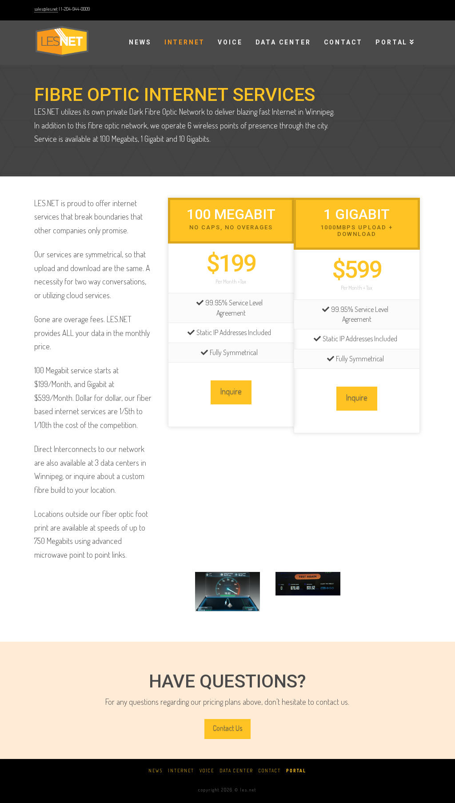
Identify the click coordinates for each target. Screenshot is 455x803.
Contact (270, 770)
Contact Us (227, 727)
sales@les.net (46, 9)
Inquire (231, 390)
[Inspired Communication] (62, 40)
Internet (181, 770)
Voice (207, 770)
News (155, 770)
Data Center (236, 770)
